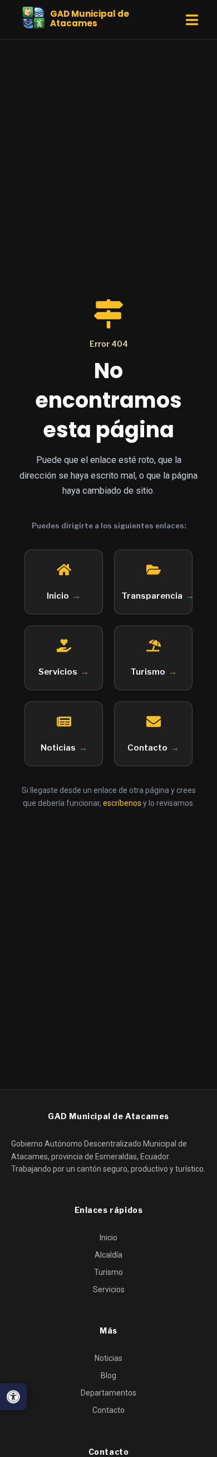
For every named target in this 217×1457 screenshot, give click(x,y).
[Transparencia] (153, 569)
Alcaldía (108, 1254)
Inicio (58, 596)
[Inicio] (64, 569)
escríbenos (122, 803)
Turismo (147, 672)
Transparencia (152, 596)
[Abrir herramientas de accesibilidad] (13, 1396)
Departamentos (108, 1392)
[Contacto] (153, 721)
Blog (108, 1375)
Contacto (147, 748)
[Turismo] (153, 645)
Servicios (57, 672)
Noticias (58, 748)
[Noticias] (64, 721)
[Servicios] (64, 645)
